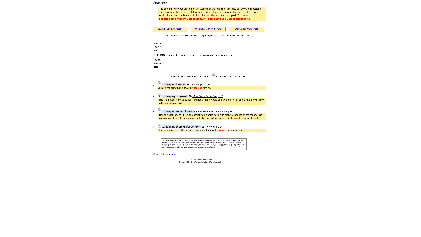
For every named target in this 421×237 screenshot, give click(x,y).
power (262, 100)
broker (196, 115)
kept (156, 66)
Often (161, 130)
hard (216, 115)
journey (174, 115)
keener (157, 43)
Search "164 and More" (170, 29)
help (185, 118)
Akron (185, 115)
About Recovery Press (246, 29)
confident (197, 100)
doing (174, 88)
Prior (160, 115)
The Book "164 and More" (208, 29)
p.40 (207, 96)
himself (254, 118)
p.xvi (215, 111)
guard (178, 103)
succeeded (219, 118)
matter (231, 100)
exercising (244, 100)
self (190, 100)
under (234, 130)
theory (253, 115)
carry (178, 130)
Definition (203, 55)
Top (173, 154)
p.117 (213, 127)
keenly (157, 47)
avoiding (200, 130)
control (242, 130)
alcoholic (171, 118)
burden (189, 130)
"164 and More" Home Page (200, 160)
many (228, 115)
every (172, 100)
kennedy (158, 63)
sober (246, 118)
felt (161, 100)
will (256, 100)
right (178, 100)
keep (156, 50)
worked (209, 115)
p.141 (201, 84)
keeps (157, 60)
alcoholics (236, 115)
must (171, 130)
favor (187, 88)
